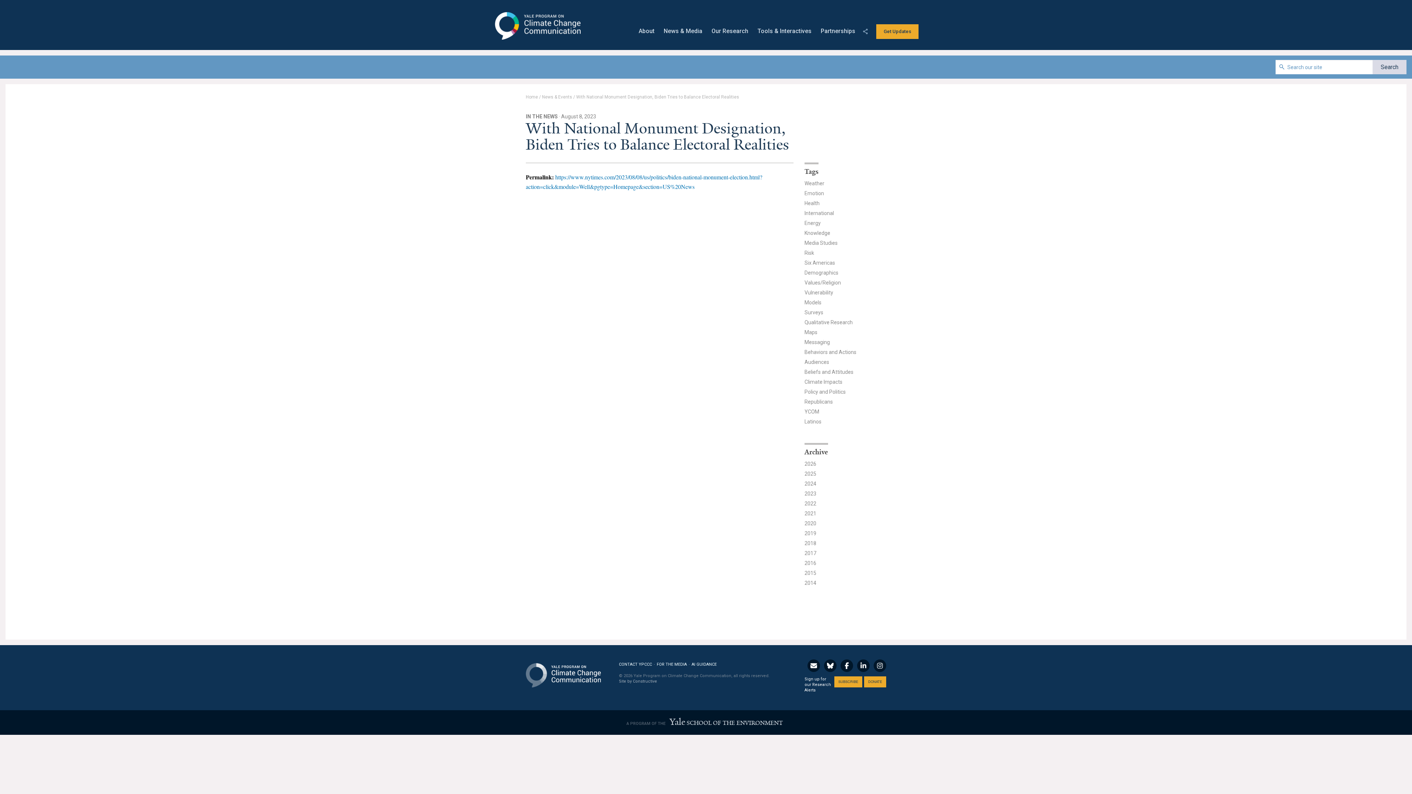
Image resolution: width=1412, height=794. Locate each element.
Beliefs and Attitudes (829, 372)
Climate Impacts (823, 382)
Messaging (817, 342)
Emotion (814, 193)
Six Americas (820, 263)
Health (812, 203)
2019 (810, 533)
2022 (810, 504)
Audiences (817, 362)
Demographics (821, 273)
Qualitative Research (829, 322)
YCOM (812, 412)
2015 (810, 573)
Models (813, 302)
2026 (810, 464)
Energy (813, 223)
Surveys (814, 312)
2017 (810, 553)
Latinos (813, 422)
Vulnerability (819, 293)
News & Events (557, 97)
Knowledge (817, 233)
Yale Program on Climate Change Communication (537, 26)
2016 (810, 563)
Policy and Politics (825, 392)
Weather (814, 183)
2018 (810, 543)
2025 (810, 474)
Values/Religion (823, 283)
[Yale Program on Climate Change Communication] (563, 670)
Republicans (819, 402)
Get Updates (897, 31)
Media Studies (821, 243)
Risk (809, 253)
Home (532, 97)
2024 (810, 484)
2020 (810, 523)
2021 (810, 513)
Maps (811, 332)
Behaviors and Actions (830, 352)
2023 (810, 494)
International (819, 213)
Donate (875, 681)
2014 (810, 583)
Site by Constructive (638, 681)
